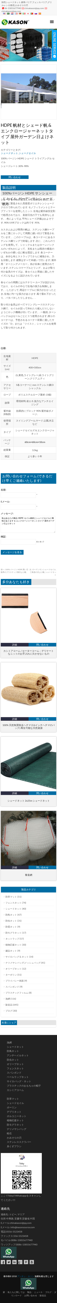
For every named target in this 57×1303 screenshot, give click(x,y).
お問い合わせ (30, 1295)
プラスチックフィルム (16, 992)
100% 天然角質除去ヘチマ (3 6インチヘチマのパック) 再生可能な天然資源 (28, 726)
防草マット (11, 896)
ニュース (38, 1292)
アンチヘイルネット (18, 1055)
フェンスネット (13, 902)
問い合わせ (15, 177)
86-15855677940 (13, 8)
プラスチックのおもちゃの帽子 (24, 1085)
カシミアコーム (15, 1090)
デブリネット (14, 1111)
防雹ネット (11, 926)
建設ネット (11, 950)
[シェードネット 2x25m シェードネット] (28, 790)
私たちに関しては (16, 1292)
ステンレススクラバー (19, 1141)
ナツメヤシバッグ (16, 1129)
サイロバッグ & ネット (17, 956)
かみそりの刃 (14, 1137)
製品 (29, 1292)
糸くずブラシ (14, 1146)
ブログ (8, 1010)
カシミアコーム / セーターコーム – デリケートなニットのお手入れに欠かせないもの (28, 652)
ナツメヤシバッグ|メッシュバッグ (22, 962)
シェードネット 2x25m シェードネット (28, 800)
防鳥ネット (11, 914)
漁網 (7, 998)
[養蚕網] (28, 864)
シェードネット (47, 47)
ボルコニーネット (16, 1116)
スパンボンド (12, 986)
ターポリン (11, 974)
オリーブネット (13, 968)
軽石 (9, 1133)
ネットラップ (12, 938)
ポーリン (12, 1107)
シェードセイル (27, 153)
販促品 (8, 1004)
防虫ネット (11, 920)
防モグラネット (13, 932)
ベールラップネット (18, 1076)
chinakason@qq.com (34, 8)
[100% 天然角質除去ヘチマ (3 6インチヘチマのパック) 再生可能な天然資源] (28, 716)
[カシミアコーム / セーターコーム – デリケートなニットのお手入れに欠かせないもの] (28, 641)
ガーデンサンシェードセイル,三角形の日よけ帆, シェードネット (42, 572)
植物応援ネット (13, 944)
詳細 (14, 644)
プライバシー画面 (14, 980)
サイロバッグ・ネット (19, 1081)
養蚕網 (28, 874)
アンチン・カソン (25, 1276)
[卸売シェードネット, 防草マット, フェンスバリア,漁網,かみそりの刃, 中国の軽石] (15, 24)
